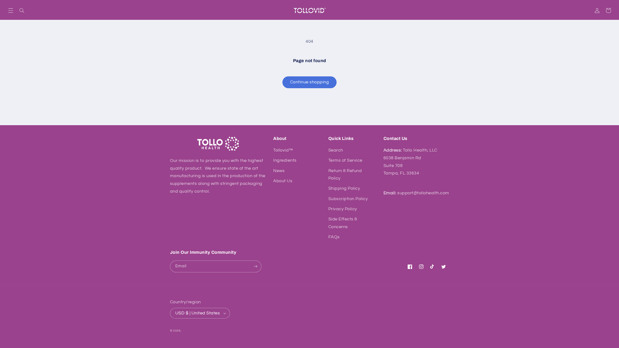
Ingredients (285, 160)
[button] (10, 10)
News (279, 170)
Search (335, 150)
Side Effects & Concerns (342, 223)
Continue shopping (309, 82)
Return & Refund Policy (345, 174)
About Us (282, 181)
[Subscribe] (255, 266)
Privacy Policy (342, 209)
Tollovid (187, 330)
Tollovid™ (283, 150)
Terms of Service (345, 160)
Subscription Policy (348, 198)
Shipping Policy (344, 188)
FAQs (334, 237)
